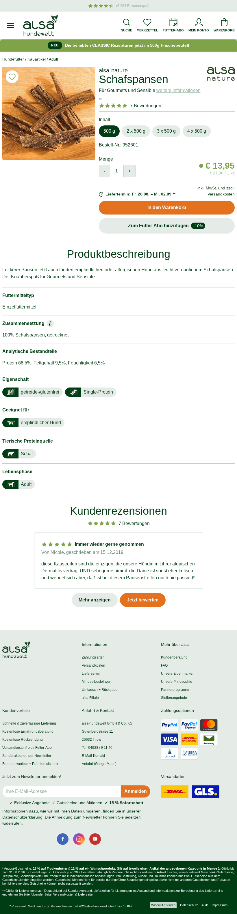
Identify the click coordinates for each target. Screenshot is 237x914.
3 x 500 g (166, 131)
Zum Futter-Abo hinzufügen (165, 225)
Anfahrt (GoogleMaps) (99, 764)
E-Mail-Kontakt (93, 756)
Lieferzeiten (91, 674)
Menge (106, 159)
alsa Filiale (90, 698)
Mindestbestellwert (96, 682)
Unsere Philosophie (176, 682)
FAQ (164, 665)
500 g (109, 131)
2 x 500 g (136, 131)
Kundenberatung (174, 657)
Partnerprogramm (175, 690)
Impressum (219, 905)
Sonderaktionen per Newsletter (26, 756)
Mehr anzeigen (95, 599)
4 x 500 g (196, 131)
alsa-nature (113, 70)
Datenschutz (189, 905)
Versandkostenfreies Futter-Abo (27, 748)
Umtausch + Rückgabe (100, 690)
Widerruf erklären (163, 905)
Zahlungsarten (93, 657)
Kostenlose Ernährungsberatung (27, 731)
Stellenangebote (174, 698)
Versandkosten (93, 665)
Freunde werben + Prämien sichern (30, 764)
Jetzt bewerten (143, 599)
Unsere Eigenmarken (178, 674)
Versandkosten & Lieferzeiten (73, 894)
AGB (204, 905)
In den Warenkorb (166, 207)
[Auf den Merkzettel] (12, 76)
